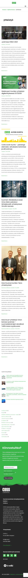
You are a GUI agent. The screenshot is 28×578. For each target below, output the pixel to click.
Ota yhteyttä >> (7, 545)
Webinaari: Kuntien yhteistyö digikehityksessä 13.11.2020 (12, 92)
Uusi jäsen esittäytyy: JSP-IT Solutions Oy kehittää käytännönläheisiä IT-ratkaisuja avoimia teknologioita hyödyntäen (14, 388)
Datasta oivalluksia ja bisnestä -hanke (9, 414)
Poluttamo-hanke (5, 428)
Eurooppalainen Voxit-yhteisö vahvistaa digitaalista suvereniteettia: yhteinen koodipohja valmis (16, 394)
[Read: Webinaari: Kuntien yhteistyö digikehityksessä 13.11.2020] (13, 82)
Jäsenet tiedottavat (5, 418)
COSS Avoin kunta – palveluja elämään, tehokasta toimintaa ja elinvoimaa (13, 147)
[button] (25, 6)
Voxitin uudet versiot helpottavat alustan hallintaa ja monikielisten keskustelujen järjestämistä (14, 376)
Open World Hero (5, 426)
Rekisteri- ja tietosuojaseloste (18, 574)
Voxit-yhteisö (4, 436)
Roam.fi (3, 432)
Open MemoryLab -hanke (7, 424)
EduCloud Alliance (5, 287)
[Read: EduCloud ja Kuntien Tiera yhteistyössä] (13, 263)
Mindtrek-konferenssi (6, 422)
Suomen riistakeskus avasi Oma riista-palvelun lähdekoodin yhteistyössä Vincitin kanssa (11, 203)
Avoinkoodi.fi (4, 410)
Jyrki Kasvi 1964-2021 (9, 42)
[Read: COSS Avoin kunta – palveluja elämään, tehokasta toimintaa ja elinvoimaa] (13, 135)
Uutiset (3, 44)
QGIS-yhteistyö (4, 430)
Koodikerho (4, 420)
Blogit (2, 412)
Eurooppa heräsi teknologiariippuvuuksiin (14, 399)
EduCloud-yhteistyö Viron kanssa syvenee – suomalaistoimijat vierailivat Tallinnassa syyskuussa (12, 323)
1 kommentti (4, 208)
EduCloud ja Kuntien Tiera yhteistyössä (11, 284)
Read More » (4, 70)
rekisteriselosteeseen (9, 472)
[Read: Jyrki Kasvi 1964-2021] (13, 32)
